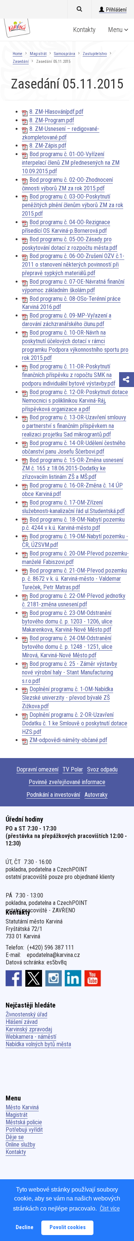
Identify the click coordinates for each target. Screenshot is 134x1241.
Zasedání (21, 61)
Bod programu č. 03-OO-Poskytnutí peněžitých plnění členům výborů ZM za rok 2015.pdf (72, 205)
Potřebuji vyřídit (24, 1129)
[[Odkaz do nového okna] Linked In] (73, 978)
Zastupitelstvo (95, 53)
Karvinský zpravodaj (29, 1029)
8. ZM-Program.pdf (51, 120)
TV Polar (73, 769)
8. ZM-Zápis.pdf (47, 145)
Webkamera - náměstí (31, 1036)
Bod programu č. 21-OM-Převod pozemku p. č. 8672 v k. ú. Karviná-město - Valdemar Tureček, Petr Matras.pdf (74, 579)
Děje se (15, 1137)
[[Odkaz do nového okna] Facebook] (14, 978)
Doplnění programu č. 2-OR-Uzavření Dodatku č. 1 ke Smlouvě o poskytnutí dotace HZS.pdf (74, 723)
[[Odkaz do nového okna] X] (33, 978)
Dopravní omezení (37, 769)
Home (17, 53)
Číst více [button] (110, 1208)
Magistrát (38, 53)
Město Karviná (22, 1107)
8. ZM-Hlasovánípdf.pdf (56, 111)
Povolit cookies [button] (68, 1227)
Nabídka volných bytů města (38, 1044)
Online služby (20, 1144)
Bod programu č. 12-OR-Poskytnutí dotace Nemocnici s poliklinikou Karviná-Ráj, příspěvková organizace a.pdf (75, 401)
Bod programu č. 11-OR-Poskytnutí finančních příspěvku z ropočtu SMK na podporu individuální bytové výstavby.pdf (68, 375)
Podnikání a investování (53, 794)
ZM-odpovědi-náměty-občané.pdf (68, 740)
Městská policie (24, 1122)
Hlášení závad (22, 1021)
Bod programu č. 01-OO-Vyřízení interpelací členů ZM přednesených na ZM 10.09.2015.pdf (70, 163)
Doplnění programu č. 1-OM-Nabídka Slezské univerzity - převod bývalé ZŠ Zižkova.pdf (67, 698)
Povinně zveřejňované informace (67, 782)
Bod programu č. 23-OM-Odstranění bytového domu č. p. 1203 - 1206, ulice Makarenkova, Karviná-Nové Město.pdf (67, 621)
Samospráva (64, 53)
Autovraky (96, 794)
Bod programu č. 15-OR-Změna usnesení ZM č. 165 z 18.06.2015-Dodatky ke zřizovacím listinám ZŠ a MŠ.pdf (72, 469)
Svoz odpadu (102, 769)
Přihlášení (116, 10)
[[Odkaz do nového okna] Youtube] (92, 978)
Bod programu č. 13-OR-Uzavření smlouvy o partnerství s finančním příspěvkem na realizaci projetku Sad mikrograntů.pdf (74, 426)
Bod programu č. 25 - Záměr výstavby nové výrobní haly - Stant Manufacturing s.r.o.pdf (69, 672)
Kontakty (84, 29)
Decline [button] (25, 1227)
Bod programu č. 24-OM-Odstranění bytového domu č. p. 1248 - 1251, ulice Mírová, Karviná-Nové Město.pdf (67, 647)
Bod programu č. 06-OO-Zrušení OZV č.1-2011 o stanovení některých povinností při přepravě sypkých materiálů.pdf (73, 264)
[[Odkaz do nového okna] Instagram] (53, 978)
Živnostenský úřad (26, 1014)
